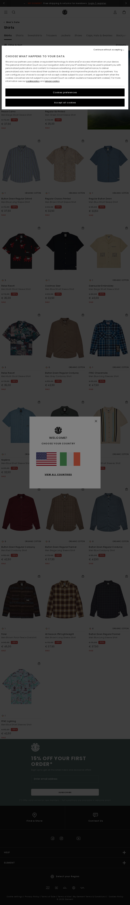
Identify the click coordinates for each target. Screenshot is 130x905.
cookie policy (33, 81)
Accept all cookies (65, 102)
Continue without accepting (107, 49)
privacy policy (52, 81)
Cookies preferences (65, 92)
